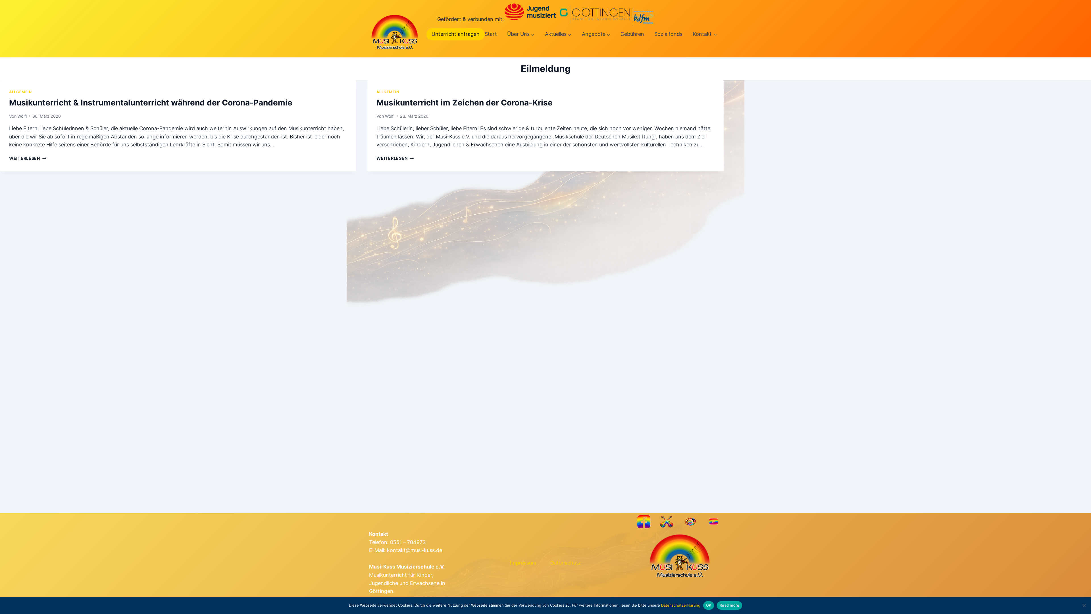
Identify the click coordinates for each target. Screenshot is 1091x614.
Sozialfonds (668, 34)
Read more (729, 605)
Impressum (523, 563)
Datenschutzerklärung (680, 605)
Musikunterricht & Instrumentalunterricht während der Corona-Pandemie (150, 102)
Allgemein (20, 92)
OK (708, 605)
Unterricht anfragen (456, 34)
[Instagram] (690, 521)
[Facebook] (644, 521)
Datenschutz (565, 563)
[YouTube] (713, 521)
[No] (1084, 605)
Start (491, 34)
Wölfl (22, 116)
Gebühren (632, 34)
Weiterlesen (28, 158)
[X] (667, 521)
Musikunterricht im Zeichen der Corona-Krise (464, 102)
